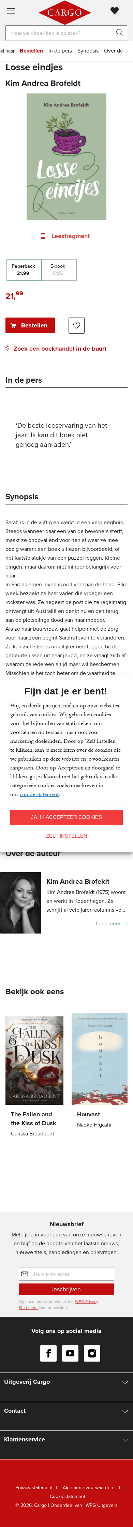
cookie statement (39, 794)
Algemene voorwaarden (88, 1487)
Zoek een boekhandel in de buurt (60, 348)
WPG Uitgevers (102, 1505)
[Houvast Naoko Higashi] (101, 1071)
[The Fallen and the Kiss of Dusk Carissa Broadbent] (34, 1076)
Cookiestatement (67, 1496)
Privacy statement (34, 1487)
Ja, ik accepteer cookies (66, 817)
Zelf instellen (66, 836)
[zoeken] (121, 33)
